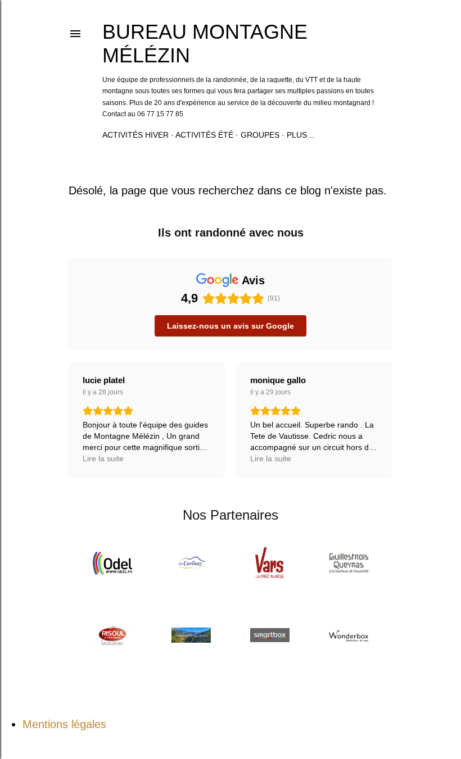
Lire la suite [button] (103, 458)
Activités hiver (135, 134)
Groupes (260, 134)
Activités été (204, 134)
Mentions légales (64, 724)
